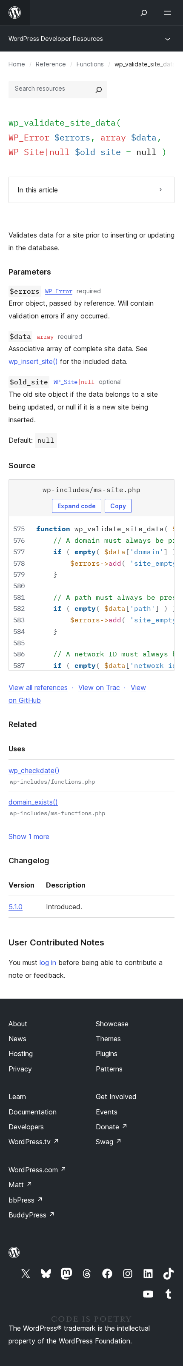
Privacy (20, 1069)
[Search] (98, 89)
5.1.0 (16, 906)
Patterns (109, 1069)
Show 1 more (29, 836)
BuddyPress (32, 1215)
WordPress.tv (34, 1141)
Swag (109, 1141)
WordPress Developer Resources (56, 38)
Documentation (33, 1112)
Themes (108, 1038)
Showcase (112, 1023)
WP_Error (58, 291)
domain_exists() (33, 802)
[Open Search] (144, 13)
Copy (118, 506)
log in (48, 962)
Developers (26, 1127)
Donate (112, 1127)
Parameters (30, 271)
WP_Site (65, 382)
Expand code (76, 506)
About (18, 1023)
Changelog (29, 860)
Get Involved (116, 1096)
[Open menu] (169, 13)
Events (106, 1112)
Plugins (106, 1053)
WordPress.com (37, 1170)
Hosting (21, 1053)
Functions (90, 64)
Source (22, 465)
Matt (20, 1184)
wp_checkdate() (34, 770)
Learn (17, 1096)
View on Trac (99, 687)
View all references (38, 687)
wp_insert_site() (33, 361)
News (17, 1038)
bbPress (26, 1200)
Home (17, 64)
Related (23, 724)
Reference (51, 64)
